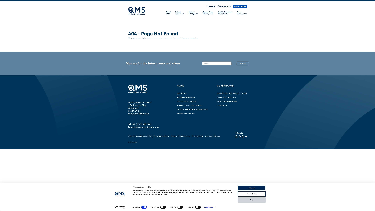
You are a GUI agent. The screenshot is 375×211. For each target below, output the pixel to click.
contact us (194, 38)
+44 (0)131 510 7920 (141, 124)
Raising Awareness (186, 97)
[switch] (163, 207)
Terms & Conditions (161, 136)
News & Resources (185, 113)
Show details (208, 207)
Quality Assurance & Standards (192, 109)
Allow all (252, 188)
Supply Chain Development (189, 105)
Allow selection (251, 194)
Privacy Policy (197, 136)
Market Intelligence (186, 101)
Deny (251, 200)
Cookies (208, 136)
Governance (225, 86)
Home (180, 86)
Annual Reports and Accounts (232, 93)
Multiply (134, 142)
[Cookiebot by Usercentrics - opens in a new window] (119, 207)
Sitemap (217, 136)
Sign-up (243, 63)
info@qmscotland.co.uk (146, 127)
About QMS (182, 93)
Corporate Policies (226, 97)
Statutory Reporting (227, 101)
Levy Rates (222, 105)
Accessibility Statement (180, 136)
